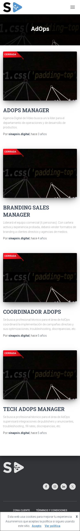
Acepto (36, 526)
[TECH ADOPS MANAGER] (40, 374)
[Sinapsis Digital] (14, 7)
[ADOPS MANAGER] (40, 76)
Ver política (52, 526)
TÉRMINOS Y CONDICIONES (51, 510)
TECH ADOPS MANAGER (34, 409)
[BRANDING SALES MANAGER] (40, 173)
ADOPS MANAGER (26, 110)
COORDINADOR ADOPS (32, 311)
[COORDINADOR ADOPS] (40, 277)
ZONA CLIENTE (21, 510)
